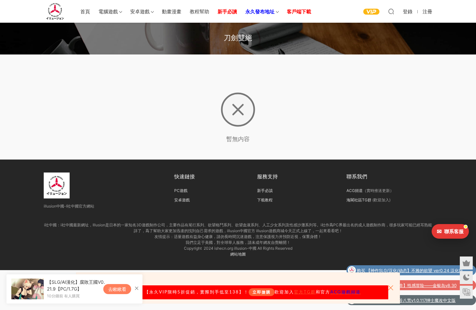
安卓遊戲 (140, 11)
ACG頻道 (354, 190)
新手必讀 (265, 190)
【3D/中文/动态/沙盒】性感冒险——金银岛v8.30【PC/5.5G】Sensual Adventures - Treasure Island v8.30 (414, 286)
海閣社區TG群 (358, 199)
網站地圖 (238, 254)
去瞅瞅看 (117, 289)
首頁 (85, 11)
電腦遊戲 (108, 11)
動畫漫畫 (171, 11)
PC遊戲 (180, 190)
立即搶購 (262, 292)
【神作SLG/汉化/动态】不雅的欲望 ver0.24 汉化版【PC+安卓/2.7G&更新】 (414, 271)
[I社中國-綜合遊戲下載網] (55, 11)
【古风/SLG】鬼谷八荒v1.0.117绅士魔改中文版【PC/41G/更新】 (412, 301)
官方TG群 (305, 292)
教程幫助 (199, 11)
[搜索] (391, 11)
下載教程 (265, 199)
